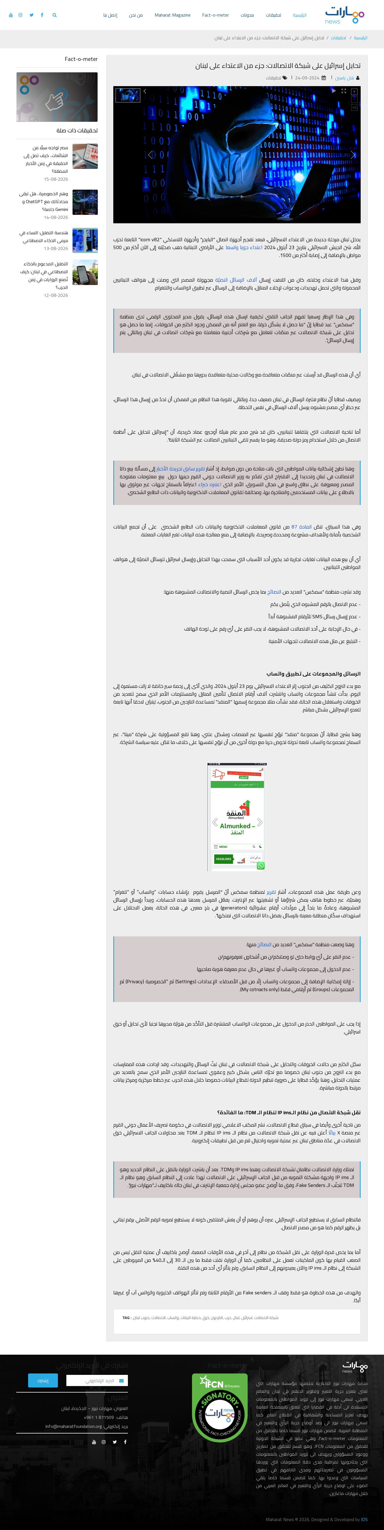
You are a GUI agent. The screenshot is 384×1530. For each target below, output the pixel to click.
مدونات (247, 15)
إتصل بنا (110, 15)
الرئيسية (300, 15)
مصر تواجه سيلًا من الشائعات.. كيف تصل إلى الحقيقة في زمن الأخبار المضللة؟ (46, 159)
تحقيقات (273, 15)
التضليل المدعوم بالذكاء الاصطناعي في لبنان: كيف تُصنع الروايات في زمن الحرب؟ (44, 275)
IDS (364, 1519)
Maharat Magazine (173, 15)
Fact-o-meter (215, 15)
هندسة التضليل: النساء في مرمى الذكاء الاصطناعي (43, 236)
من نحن (136, 15)
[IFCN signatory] (220, 1407)
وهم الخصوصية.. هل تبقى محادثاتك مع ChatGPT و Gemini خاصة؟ (43, 201)
